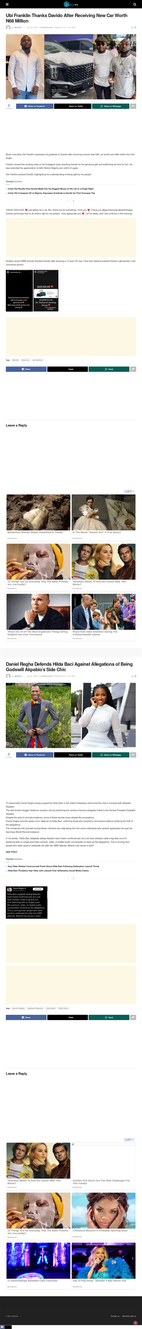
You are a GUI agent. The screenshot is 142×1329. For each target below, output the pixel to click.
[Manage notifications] (135, 1323)
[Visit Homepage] (71, 4)
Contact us (115, 1316)
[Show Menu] (7, 4)
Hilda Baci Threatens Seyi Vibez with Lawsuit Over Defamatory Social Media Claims (48, 870)
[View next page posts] (73, 201)
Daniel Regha (18, 1008)
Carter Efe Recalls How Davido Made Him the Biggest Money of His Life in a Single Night (50, 188)
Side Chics (63, 1008)
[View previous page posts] (68, 201)
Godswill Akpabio (35, 1008)
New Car (25, 360)
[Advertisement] (71, 133)
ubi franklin (38, 360)
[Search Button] (134, 4)
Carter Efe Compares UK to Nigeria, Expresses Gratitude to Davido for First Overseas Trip (51, 193)
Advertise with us (129, 1316)
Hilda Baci (50, 1008)
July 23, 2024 (32, 27)
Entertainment (47, 27)
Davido (15, 360)
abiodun (17, 27)
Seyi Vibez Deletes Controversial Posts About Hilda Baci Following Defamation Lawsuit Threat (53, 866)
